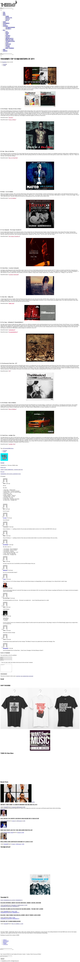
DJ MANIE (5, 544)
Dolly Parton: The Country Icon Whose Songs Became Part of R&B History (19, 818)
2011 (4, 448)
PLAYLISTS (8, 19)
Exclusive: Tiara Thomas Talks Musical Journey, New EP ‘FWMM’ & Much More (20, 915)
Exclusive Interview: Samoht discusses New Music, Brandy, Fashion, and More (20, 902)
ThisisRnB (4, 62)
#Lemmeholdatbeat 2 (13, 332)
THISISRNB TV (8, 28)
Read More (2, 809)
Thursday (11, 117)
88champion (5, 648)
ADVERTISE (5, 51)
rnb (11, 448)
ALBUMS (7, 16)
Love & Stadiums (12, 198)
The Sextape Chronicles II (14, 236)
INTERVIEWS (5, 26)
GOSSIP (7, 42)
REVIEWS (7, 33)
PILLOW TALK (8, 44)
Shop (4, 12)
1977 (10, 371)
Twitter (4, 65)
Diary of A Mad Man (13, 157)
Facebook (5, 64)
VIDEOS (4, 22)
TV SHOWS (8, 46)
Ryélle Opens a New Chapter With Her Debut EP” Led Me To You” (16, 841)
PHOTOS (4, 24)
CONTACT (5, 944)
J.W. (4, 917)
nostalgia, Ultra (12, 444)
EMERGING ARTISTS (9, 38)
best (6, 448)
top (12, 448)
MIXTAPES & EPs (9, 17)
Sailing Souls (11, 303)
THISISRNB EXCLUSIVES (10, 41)
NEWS (4, 13)
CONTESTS (8, 37)
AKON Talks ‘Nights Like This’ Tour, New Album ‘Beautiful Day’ (16, 830)
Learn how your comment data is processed (24, 676)
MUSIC (4, 15)
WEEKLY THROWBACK (10, 48)
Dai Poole (6, 905)
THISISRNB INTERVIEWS (10, 27)
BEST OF (7, 20)
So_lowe (4, 517)
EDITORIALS (8, 35)
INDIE (4, 49)
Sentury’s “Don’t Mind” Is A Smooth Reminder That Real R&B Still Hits (18, 804)
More (4, 30)
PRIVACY (5, 942)
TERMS (4, 943)
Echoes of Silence (12, 119)
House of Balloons (12, 409)
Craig (4, 579)
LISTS (7, 31)
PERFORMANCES (6, 23)
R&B (9, 448)
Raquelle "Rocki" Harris (8, 832)
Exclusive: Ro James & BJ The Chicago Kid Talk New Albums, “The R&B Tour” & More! (21, 909)
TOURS (7, 34)
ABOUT (5, 939)
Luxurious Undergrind (13, 274)
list (7, 448)
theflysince (5, 570)
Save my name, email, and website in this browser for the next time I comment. (17, 662)
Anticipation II (12, 329)
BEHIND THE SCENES (10, 40)
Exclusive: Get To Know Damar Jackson (10, 921)
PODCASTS (8, 45)
